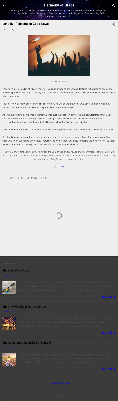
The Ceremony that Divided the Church (26, 342)
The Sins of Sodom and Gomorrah (24, 306)
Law (12, 177)
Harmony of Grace (59, 5)
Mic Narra (64, 167)
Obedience (32, 177)
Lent (20, 177)
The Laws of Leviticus (16, 270)
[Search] (114, 6)
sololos (65, 389)
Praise (44, 177)
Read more (109, 297)
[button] (114, 24)
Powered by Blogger (61, 383)
